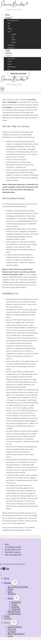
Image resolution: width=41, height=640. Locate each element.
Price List (10, 61)
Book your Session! (18, 73)
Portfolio (7, 583)
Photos (9, 23)
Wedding (10, 28)
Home (7, 14)
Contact (8, 52)
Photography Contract (12, 552)
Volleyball (13, 42)
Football (13, 39)
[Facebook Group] (3, 569)
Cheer (12, 37)
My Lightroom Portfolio (13, 20)
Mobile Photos (11, 45)
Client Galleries (11, 58)
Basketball (13, 34)
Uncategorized (14, 613)
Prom (9, 26)
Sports (10, 598)
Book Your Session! (12, 67)
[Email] (8, 569)
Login (9, 69)
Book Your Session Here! (13, 554)
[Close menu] (0, 574)
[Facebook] (1, 569)
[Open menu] (2, 89)
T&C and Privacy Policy (13, 549)
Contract (10, 64)
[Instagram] (6, 569)
